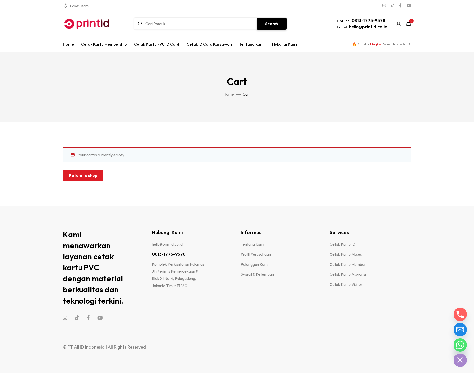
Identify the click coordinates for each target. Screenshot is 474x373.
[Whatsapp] (460, 345)
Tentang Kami (252, 44)
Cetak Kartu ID (342, 244)
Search (271, 23)
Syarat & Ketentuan (257, 274)
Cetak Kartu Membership (104, 44)
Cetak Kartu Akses (346, 254)
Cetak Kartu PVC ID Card (156, 44)
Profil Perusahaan (256, 254)
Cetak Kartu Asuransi (348, 274)
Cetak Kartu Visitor (346, 284)
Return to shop (83, 175)
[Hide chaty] (460, 360)
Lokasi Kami (79, 5)
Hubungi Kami (284, 44)
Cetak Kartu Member (348, 264)
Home (68, 44)
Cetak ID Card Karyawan (209, 44)
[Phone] (460, 314)
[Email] (460, 329)
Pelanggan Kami (254, 264)
